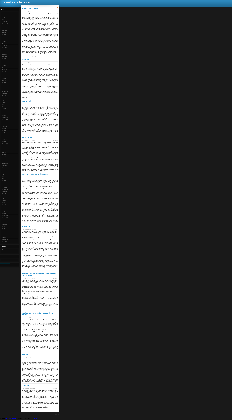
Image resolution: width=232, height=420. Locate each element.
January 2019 (4, 71)
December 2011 (5, 215)
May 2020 (4, 39)
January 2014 (4, 161)
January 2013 (4, 187)
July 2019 (4, 58)
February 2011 (4, 230)
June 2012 (4, 202)
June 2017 (4, 104)
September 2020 (5, 30)
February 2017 (4, 113)
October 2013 (4, 167)
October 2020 (4, 28)
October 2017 (4, 95)
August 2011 (4, 224)
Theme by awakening (57, 414)
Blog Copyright (34, 418)
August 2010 (4, 241)
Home (46, 3)
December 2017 (5, 91)
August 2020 (4, 32)
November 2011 (5, 217)
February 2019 (4, 69)
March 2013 (4, 182)
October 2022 (4, 21)
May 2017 (4, 106)
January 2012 (4, 213)
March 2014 (4, 156)
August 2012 (4, 198)
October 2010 (4, 237)
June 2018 (4, 78)
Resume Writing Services (30, 8)
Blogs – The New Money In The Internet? (35, 174)
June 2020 (4, 36)
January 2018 (4, 89)
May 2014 (4, 152)
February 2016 (4, 139)
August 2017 (4, 100)
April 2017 (4, 108)
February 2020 (4, 45)
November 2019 (5, 52)
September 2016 (5, 124)
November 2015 (5, 145)
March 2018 (4, 84)
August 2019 (4, 56)
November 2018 (5, 76)
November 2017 (5, 93)
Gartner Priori (26, 101)
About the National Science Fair (53, 3)
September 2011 (5, 222)
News (3, 251)
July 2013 (4, 174)
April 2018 (4, 82)
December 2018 (5, 73)
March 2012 (4, 209)
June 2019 (4, 60)
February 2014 (4, 158)
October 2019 (4, 54)
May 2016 (4, 132)
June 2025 (4, 19)
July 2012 (4, 200)
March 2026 (4, 15)
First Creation (26, 385)
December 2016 (5, 117)
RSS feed (55, 7)
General (3, 249)
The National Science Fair (15, 2)
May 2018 (4, 80)
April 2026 (4, 12)
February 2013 (4, 185)
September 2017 (5, 97)
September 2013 (5, 169)
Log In (58, 413)
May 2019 (4, 63)
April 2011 (4, 228)
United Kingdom (27, 137)
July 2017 (4, 102)
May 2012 (4, 204)
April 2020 (4, 41)
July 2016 (4, 128)
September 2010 (5, 239)
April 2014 (4, 154)
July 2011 (4, 226)
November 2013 (5, 165)
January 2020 (4, 47)
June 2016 (4, 130)
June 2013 (4, 176)
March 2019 (4, 67)
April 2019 (4, 65)
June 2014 (4, 150)
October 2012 (4, 193)
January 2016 (4, 141)
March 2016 (4, 137)
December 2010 (5, 235)
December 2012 (5, 189)
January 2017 (4, 115)
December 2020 (5, 23)
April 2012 (4, 206)
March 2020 (4, 43)
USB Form (25, 355)
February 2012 (4, 211)
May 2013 (4, 178)
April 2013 (4, 180)
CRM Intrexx (26, 59)
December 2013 (5, 163)
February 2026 (4, 17)
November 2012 (5, 191)
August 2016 (4, 126)
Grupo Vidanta (54, 16)
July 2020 (4, 34)
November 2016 (5, 119)
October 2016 (4, 121)
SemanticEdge (26, 226)
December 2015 (5, 143)
